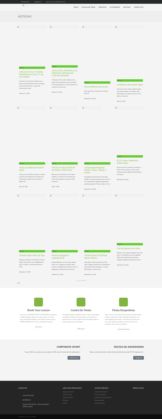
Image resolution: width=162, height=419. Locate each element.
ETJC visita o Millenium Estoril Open (127, 161)
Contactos (138, 7)
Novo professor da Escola (96, 87)
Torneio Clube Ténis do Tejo (31, 255)
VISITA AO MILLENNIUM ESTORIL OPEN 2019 (63, 168)
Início (76, 7)
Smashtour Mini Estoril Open (130, 85)
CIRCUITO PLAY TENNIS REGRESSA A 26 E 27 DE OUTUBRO (31, 74)
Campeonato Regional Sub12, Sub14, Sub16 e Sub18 (95, 170)
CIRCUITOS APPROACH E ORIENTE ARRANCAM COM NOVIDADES (64, 73)
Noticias (126, 7)
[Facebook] (139, 1)
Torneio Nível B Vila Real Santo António (95, 256)
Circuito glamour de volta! (128, 248)
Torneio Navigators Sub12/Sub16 (60, 256)
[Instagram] (142, 1)
